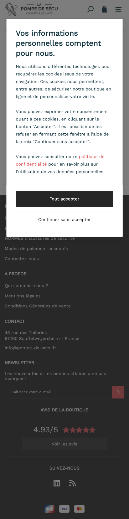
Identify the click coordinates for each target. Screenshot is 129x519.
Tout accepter (65, 199)
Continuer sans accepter (64, 219)
